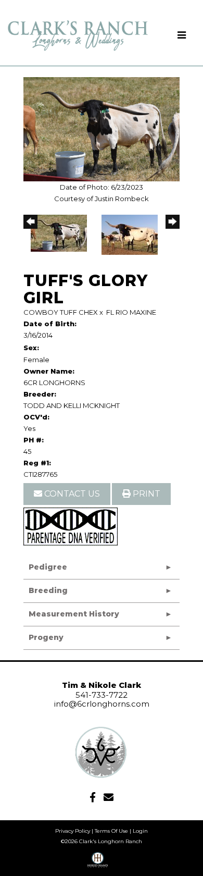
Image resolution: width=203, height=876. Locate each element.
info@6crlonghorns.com (101, 704)
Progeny (46, 637)
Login (140, 831)
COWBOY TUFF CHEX (60, 312)
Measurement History (74, 614)
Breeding (48, 590)
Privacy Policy (72, 831)
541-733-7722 (101, 695)
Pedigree (48, 567)
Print (145, 494)
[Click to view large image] (101, 128)
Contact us (71, 494)
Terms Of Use (111, 831)
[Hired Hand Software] (97, 863)
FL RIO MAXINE (131, 312)
